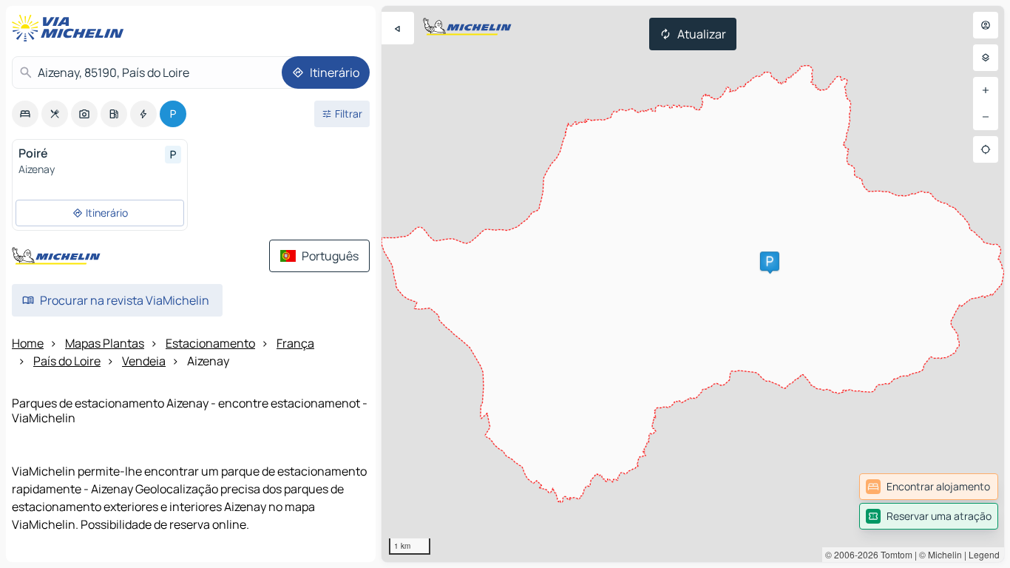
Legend (984, 554)
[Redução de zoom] (985, 117)
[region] (693, 284)
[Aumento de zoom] (985, 90)
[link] (928, 486)
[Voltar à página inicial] (71, 28)
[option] (25, 114)
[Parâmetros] (985, 57)
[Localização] (985, 149)
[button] (769, 261)
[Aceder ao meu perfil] (985, 25)
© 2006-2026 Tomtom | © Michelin (893, 554)
